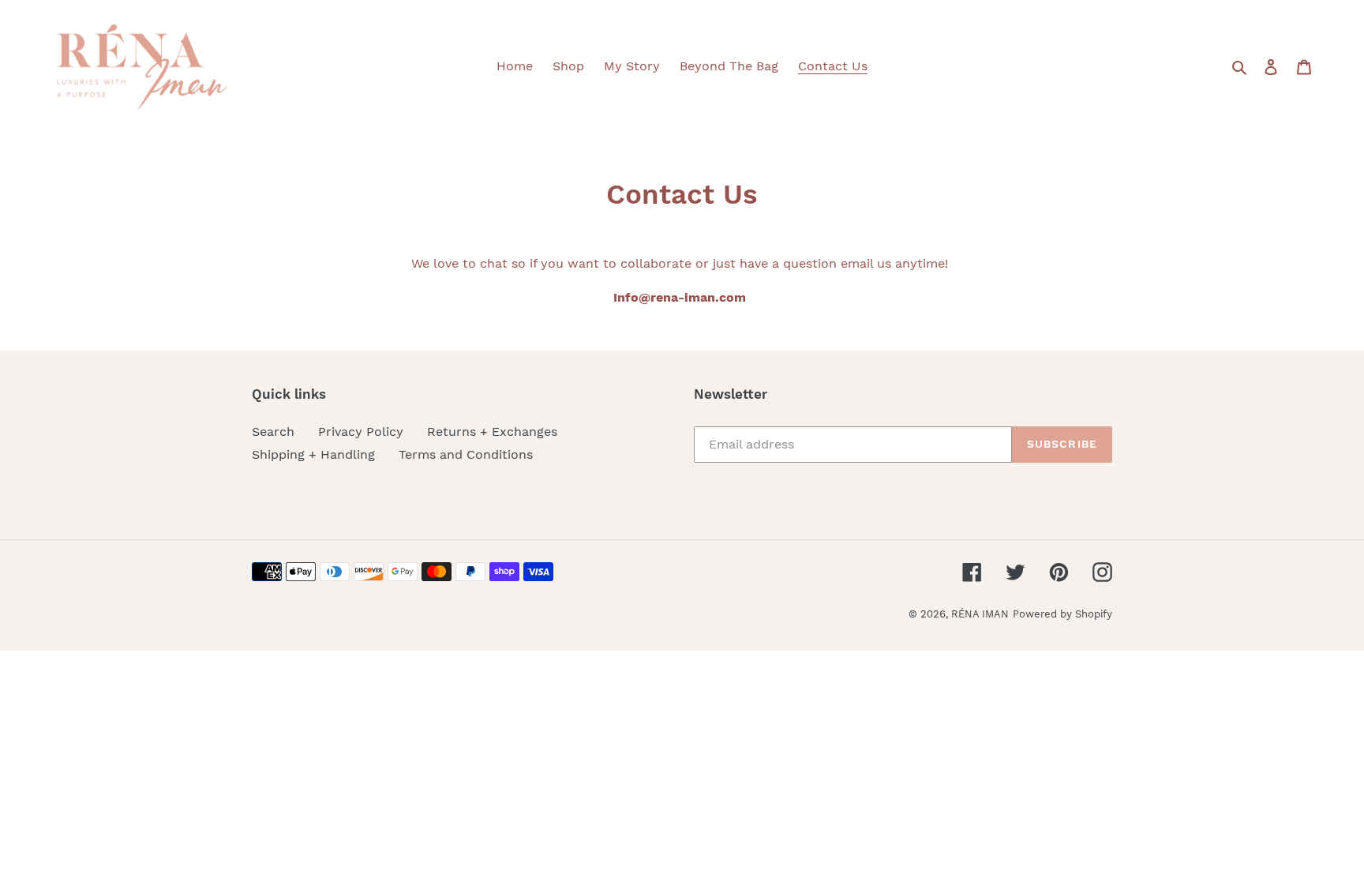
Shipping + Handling (313, 454)
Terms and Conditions (466, 454)
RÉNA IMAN (980, 614)
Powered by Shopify (1062, 614)
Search (273, 431)
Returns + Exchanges (492, 431)
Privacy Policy (360, 431)
